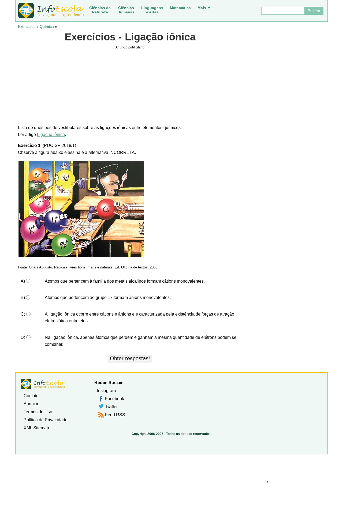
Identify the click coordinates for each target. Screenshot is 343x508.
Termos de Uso (38, 412)
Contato (31, 395)
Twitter (111, 406)
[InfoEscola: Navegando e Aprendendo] (51, 11)
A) (23, 281)
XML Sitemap (36, 428)
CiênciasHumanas (126, 10)
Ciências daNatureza (100, 10)
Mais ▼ (204, 8)
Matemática (180, 8)
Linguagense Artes (152, 10)
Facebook (114, 398)
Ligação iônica (51, 134)
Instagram (106, 390)
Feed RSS (115, 414)
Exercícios (26, 26)
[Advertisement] (171, 496)
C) (23, 314)
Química (47, 26)
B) (23, 297)
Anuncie (31, 403)
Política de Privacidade (46, 420)
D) (23, 337)
